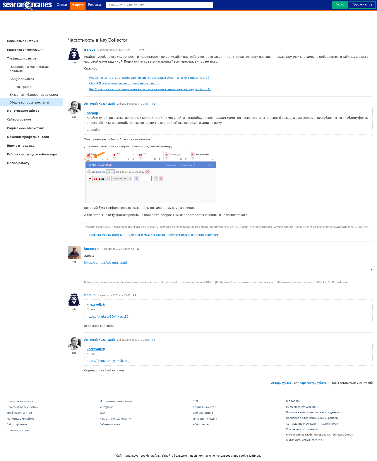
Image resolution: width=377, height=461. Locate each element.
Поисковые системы (22, 41)
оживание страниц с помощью (107, 234)
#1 (153, 103)
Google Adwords (22, 79)
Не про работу (18, 163)
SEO (102, 413)
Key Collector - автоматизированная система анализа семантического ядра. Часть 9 (149, 77)
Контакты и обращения (302, 429)
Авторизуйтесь (282, 383)
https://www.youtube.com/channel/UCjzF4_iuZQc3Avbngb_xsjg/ (312, 282)
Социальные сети (204, 407)
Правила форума (18, 430)
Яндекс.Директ (21, 86)
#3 (134, 295)
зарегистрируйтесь (314, 383)
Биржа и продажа (20, 145)
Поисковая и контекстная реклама (29, 68)
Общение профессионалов (28, 136)
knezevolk (91, 248)
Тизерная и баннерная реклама (34, 94)
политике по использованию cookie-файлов (228, 455)
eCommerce (201, 424)
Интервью (106, 407)
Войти (340, 4)
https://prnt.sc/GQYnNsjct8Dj (105, 262)
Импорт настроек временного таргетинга (193, 234)
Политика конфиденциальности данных (313, 412)
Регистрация (362, 4)
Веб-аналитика (110, 424)
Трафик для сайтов (21, 58)
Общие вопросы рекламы (29, 102)
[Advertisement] (188, 22)
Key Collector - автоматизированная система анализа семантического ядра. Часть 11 (150, 89)
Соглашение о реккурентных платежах (312, 423)
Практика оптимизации (25, 49)
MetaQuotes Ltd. (312, 440)
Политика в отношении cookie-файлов (312, 418)
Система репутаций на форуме (147, 234)
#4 (153, 340)
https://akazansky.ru (98, 226)
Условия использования (302, 406)
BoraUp (90, 49)
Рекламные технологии (115, 418)
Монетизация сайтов (23, 110)
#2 (138, 249)
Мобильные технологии (116, 401)
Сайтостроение (19, 119)
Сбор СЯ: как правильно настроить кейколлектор (124, 83)
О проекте (293, 401)
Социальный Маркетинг (25, 128)
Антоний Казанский (99, 103)
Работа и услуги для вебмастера (32, 154)
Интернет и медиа (205, 418)
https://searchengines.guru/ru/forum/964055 (187, 282)
